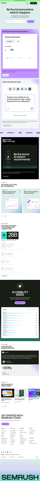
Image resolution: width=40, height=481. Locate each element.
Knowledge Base (32, 430)
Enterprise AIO (13, 433)
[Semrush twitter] (11, 452)
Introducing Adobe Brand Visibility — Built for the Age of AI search (6, 399)
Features (2, 432)
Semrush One (3, 430)
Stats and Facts (3, 441)
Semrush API (31, 433)
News (21, 433)
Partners (21, 436)
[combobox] (15, 21)
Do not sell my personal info (22, 442)
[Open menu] (38, 3)
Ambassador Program (33, 443)
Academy (31, 432)
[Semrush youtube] (8, 452)
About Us (21, 430)
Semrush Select (22, 438)
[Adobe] (2, 454)
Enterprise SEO (13, 432)
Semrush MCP (13, 430)
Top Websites (13, 441)
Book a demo (6, 176)
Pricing (2, 435)
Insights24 (12, 436)
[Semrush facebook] (9, 452)
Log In (27, 3)
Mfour (12, 438)
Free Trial (2, 436)
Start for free (33, 3)
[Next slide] (5, 216)
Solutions (2, 433)
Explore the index (19, 302)
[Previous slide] (2, 216)
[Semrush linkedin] (2, 452)
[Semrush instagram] (4, 452)
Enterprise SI (13, 435)
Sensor (12, 444)
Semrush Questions (23, 432)
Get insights (30, 21)
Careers (21, 435)
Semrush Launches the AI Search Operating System (20, 399)
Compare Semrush (4, 438)
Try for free (6, 75)
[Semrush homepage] (4, 3)
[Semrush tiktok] (6, 452)
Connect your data (7, 125)
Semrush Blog (31, 440)
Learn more (4, 275)
